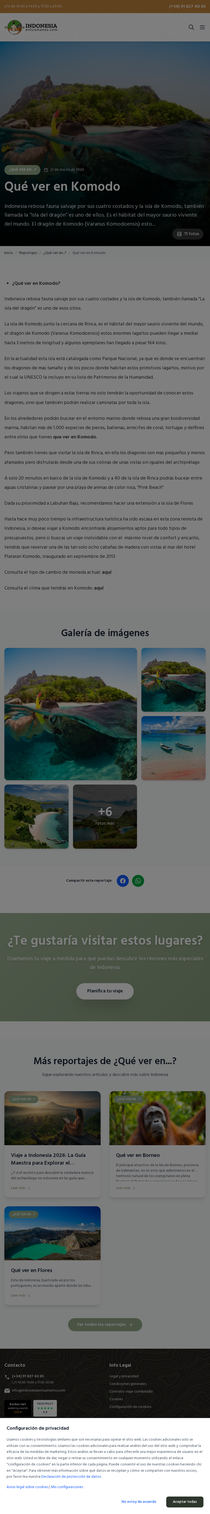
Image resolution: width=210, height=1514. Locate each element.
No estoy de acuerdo (139, 1502)
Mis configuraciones (67, 1487)
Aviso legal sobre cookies (27, 1487)
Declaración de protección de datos (71, 1477)
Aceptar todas (185, 1502)
